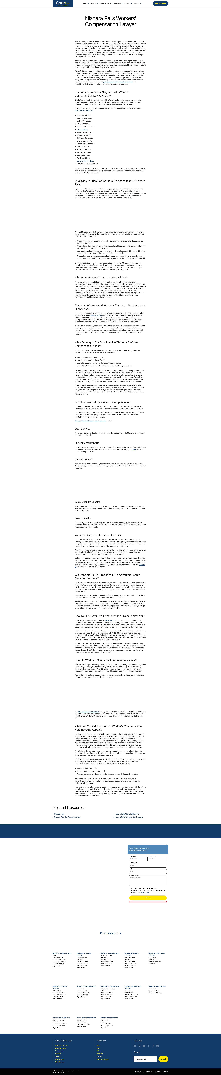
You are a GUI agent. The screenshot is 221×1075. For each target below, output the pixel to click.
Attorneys (58, 1053)
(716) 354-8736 (85, 992)
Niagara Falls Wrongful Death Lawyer (129, 817)
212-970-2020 (107, 996)
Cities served (59, 1051)
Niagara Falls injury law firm (88, 712)
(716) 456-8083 (85, 1024)
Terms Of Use (144, 892)
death (133, 449)
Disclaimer (100, 1053)
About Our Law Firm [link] (61, 1045)
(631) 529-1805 (109, 961)
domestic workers (96, 315)
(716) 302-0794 (109, 1026)
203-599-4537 (109, 994)
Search (163, 1059)
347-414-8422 (61, 1026)
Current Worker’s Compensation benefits (90, 421)
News (98, 1045)
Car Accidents (82, 129)
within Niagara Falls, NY (84, 110)
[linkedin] (157, 1046)
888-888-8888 (160, 3)
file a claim (109, 620)
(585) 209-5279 (61, 994)
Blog (98, 1048)
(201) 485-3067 (133, 996)
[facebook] (135, 1046)
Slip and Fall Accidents (85, 161)
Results (85, 3)
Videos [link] (99, 1051)
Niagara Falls (59, 814)
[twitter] (148, 1046)
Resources (117, 3)
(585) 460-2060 (157, 992)
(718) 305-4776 (85, 963)
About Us (94, 3)
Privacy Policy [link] (147, 1071)
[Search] (141, 3)
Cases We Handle (105, 3)
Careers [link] (57, 1056)
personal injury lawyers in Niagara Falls (118, 82)
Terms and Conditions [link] (161, 1071)
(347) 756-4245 (133, 963)
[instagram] (139, 1046)
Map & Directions (57, 966)
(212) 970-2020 (83, 965)
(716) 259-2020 (59, 964)
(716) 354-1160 (157, 961)
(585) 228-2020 (59, 996)
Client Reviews (59, 1062)
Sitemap (99, 1056)
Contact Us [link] (137, 1071)
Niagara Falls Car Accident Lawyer (67, 817)
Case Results (59, 1059)
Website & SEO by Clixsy (58, 1072)
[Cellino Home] (63, 3)
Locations (127, 3)
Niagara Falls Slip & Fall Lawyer (127, 814)
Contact (135, 3)
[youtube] (144, 1046)
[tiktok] (153, 1046)
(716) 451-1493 (61, 959)
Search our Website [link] (103, 1059)
